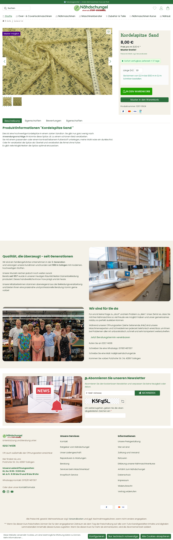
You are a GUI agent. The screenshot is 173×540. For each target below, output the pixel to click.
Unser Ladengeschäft (70, 452)
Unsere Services (69, 436)
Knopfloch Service (69, 474)
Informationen (126, 436)
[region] (57, 67)
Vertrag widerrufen (127, 491)
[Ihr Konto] (161, 8)
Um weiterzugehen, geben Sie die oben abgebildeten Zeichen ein (104, 409)
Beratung (64, 463)
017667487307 (126, 348)
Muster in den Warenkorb (144, 99)
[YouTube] (12, 491)
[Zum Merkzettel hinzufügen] (108, 31)
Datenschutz (124, 474)
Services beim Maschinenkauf (74, 469)
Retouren (122, 458)
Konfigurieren (96, 536)
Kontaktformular (27, 487)
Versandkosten (76, 518)
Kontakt (64, 441)
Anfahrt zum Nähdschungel (131, 469)
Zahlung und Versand (128, 452)
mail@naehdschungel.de (123, 353)
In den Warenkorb (138, 91)
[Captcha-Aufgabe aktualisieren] (123, 401)
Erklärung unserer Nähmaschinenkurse (136, 463)
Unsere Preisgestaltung (129, 441)
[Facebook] (4, 491)
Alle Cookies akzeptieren (155, 536)
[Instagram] (8, 491)
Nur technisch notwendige (123, 536)
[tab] (12, 120)
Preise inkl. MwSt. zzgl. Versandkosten (134, 54)
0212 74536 (107, 343)
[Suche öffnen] (5, 8)
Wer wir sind (123, 447)
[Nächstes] (110, 61)
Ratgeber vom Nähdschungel (74, 447)
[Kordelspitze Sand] (57, 61)
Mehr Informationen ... (13, 537)
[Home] (3, 21)
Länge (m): (128, 70)
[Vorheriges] (4, 61)
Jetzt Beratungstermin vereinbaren (110, 337)
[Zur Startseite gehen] (90, 8)
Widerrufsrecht (125, 485)
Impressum (123, 480)
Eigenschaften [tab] (33, 120)
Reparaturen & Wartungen (73, 458)
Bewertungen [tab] (53, 120)
